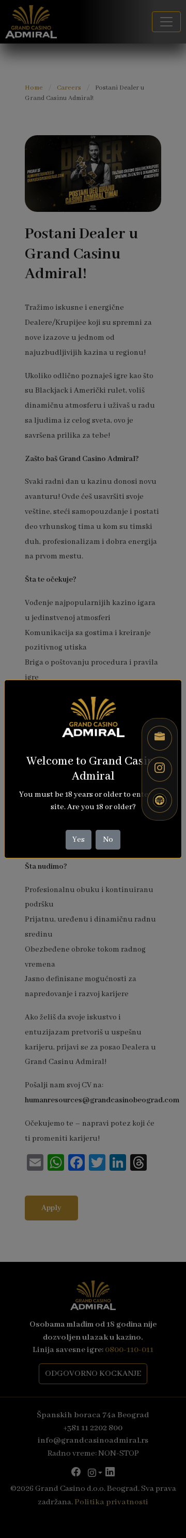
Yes (78, 839)
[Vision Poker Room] (159, 800)
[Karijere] (159, 738)
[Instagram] (159, 769)
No (108, 839)
